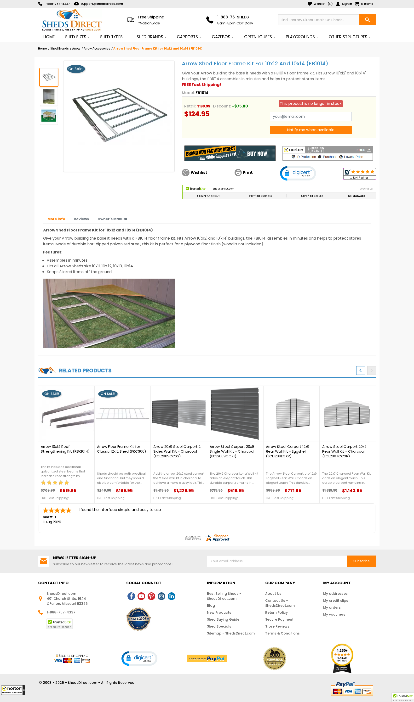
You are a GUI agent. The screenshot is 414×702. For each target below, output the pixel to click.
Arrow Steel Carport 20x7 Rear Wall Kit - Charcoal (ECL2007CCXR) (344, 451)
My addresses (335, 593)
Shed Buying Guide (223, 619)
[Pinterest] (151, 596)
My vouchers (334, 614)
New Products (219, 612)
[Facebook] (131, 596)
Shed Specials (219, 626)
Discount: (222, 106)
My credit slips (335, 600)
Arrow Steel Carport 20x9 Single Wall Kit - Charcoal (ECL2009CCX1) (232, 451)
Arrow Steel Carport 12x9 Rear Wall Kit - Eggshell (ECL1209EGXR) (287, 451)
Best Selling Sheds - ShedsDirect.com (224, 596)
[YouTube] (141, 596)
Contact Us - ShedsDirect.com (280, 603)
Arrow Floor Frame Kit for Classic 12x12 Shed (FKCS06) (121, 449)
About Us (273, 593)
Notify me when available (310, 130)
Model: (188, 92)
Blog (211, 605)
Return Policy (276, 612)
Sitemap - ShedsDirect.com (231, 633)
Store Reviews (277, 626)
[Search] (367, 19)
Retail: (190, 106)
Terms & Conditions (282, 633)
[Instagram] (161, 596)
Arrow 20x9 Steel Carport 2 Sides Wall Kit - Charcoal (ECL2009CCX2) (177, 451)
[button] (13, 690)
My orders (332, 607)
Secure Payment (279, 619)
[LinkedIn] (171, 596)
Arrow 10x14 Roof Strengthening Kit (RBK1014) (65, 449)
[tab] (56, 219)
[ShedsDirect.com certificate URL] (207, 538)
